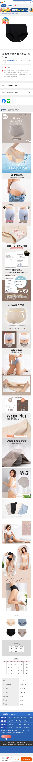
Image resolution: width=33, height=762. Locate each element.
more (29, 714)
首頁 (3, 13)
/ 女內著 (16, 13)
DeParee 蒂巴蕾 (12, 60)
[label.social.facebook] (4, 101)
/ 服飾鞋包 (6, 13)
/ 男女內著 (11, 13)
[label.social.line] (8, 101)
